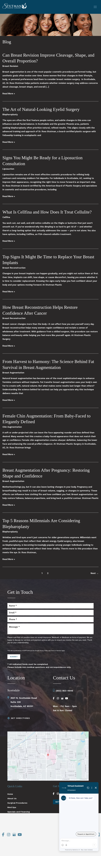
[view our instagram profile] (58, 698)
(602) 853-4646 (64, 690)
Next (95, 573)
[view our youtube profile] (66, 698)
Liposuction (8, 169)
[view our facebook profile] (53, 698)
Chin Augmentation (12, 427)
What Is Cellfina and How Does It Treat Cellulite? (47, 211)
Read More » (8, 93)
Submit (14, 657)
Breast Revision (10, 66)
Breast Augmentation (13, 373)
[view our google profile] (62, 698)
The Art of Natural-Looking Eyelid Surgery (41, 109)
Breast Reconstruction (13, 268)
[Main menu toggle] (95, 7)
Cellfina (6, 217)
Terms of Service (56, 650)
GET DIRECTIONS (20, 718)
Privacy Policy (44, 650)
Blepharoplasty (10, 114)
